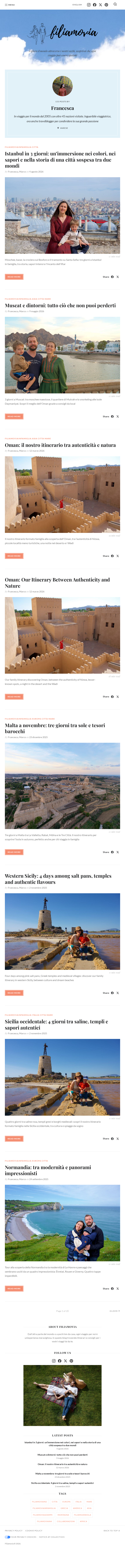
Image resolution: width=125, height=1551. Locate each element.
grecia (64, 1508)
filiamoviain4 (44, 1521)
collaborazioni (66, 1521)
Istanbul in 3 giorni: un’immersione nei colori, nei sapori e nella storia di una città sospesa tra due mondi (60, 159)
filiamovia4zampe (43, 1515)
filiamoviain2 (39, 1502)
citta (35, 147)
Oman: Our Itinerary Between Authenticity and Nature (57, 582)
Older (114, 1311)
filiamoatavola (82, 1515)
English (77, 4)
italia (35, 1015)
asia (34, 299)
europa (36, 719)
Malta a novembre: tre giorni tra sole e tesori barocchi (55, 728)
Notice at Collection (52, 1537)
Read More (14, 277)
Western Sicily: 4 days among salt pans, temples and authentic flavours (58, 878)
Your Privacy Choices (23, 1537)
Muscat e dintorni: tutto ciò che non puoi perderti (60, 305)
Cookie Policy (33, 1531)
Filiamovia (9, 1543)
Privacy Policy (14, 1531)
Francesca (13, 171)
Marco (22, 171)
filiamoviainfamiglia (18, 147)
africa (83, 1521)
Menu (11, 5)
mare (48, 299)
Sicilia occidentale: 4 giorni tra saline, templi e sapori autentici (56, 1024)
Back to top (111, 1531)
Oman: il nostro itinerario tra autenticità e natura (60, 445)
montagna (63, 1515)
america (77, 1508)
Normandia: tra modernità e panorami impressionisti (48, 1170)
